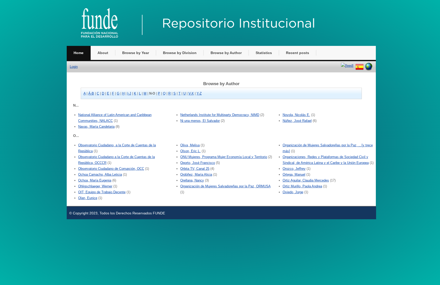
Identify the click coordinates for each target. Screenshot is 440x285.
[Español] (359, 66)
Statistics (264, 53)
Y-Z (199, 93)
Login (74, 67)
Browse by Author (226, 53)
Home (79, 53)
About (103, 53)
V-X (191, 93)
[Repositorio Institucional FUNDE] (207, 45)
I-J (129, 93)
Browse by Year (135, 53)
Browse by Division (180, 53)
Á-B (91, 93)
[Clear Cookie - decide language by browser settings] (369, 66)
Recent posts (297, 53)
